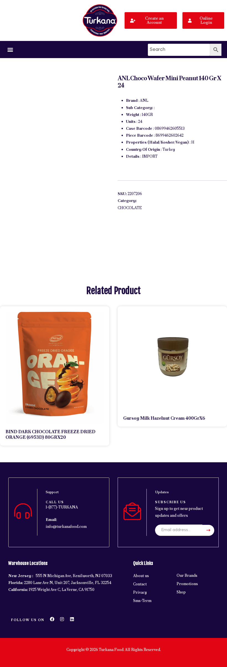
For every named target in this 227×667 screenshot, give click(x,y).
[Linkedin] (72, 619)
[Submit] (208, 530)
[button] (10, 49)
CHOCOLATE (130, 207)
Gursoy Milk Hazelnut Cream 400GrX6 (164, 418)
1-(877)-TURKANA (62, 507)
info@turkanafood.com (66, 526)
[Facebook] (52, 619)
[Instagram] (62, 619)
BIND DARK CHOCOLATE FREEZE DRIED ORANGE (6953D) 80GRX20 (51, 434)
